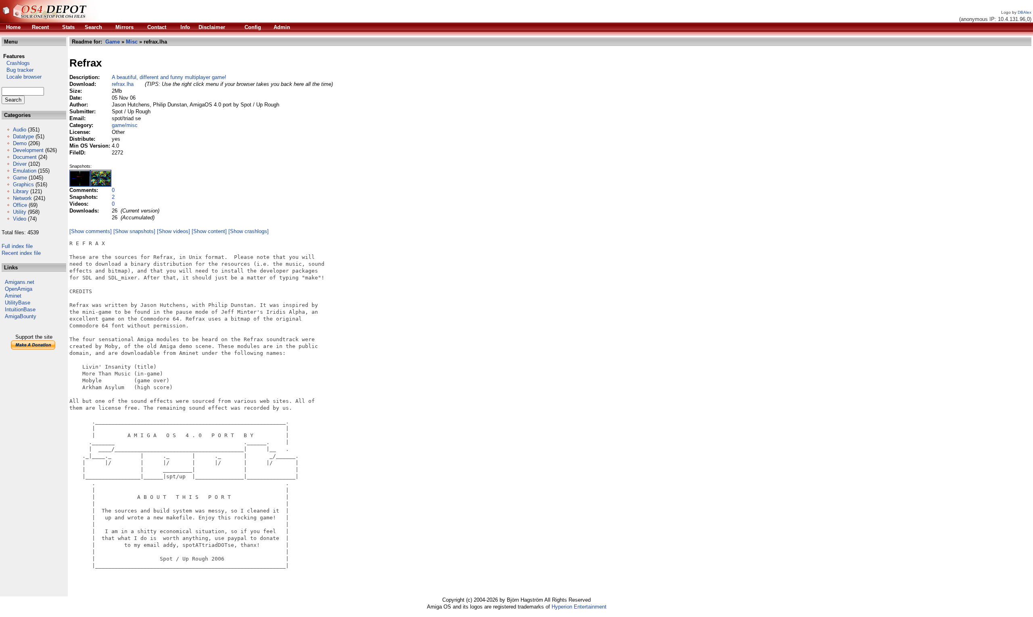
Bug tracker (17, 70)
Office (20, 205)
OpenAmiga (18, 289)
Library (21, 191)
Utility (19, 212)
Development (28, 150)
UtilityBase (17, 303)
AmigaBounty (20, 316)
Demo (20, 143)
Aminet (13, 296)
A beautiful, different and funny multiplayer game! (169, 77)
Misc (132, 42)
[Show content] (209, 231)
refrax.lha (123, 84)
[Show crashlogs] (248, 231)
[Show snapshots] (134, 231)
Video (19, 219)
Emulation (24, 171)
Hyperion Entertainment (579, 607)
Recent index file (21, 253)
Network (22, 198)
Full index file (17, 246)
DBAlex (1024, 12)
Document (25, 157)
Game (20, 178)
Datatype (23, 136)
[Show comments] (90, 231)
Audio (19, 130)
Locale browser (22, 77)
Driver (20, 164)
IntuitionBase (20, 309)
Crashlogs (16, 63)
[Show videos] (173, 231)
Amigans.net (19, 282)
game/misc (125, 125)
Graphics (23, 184)
